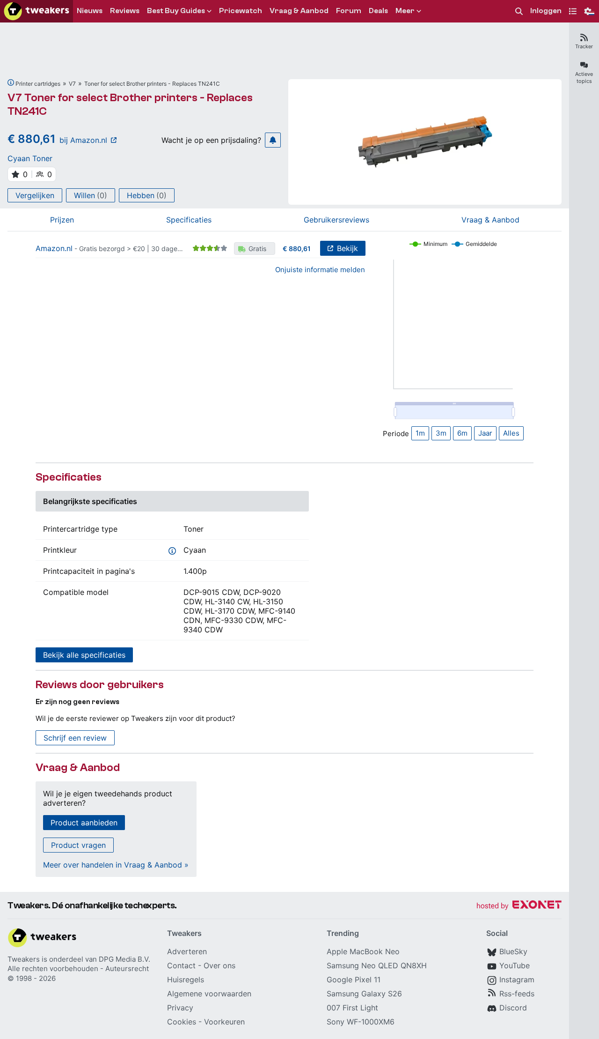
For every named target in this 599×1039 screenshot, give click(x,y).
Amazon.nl (54, 248)
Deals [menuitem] (378, 11)
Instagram (516, 979)
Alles (511, 433)
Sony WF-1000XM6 (360, 1021)
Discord (513, 1007)
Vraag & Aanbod (490, 219)
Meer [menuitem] (405, 11)
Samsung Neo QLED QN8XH (377, 965)
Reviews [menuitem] (124, 11)
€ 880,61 (297, 248)
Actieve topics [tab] (584, 77)
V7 (72, 83)
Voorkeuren (224, 1021)
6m (462, 433)
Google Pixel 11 (353, 979)
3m (441, 433)
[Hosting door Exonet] (519, 906)
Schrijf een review (75, 737)
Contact (181, 965)
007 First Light (352, 1007)
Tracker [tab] (584, 46)
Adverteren (187, 951)
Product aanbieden (84, 822)
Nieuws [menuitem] (89, 11)
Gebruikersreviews (336, 219)
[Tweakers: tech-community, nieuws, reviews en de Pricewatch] (36, 11)
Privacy (180, 1007)
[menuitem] (518, 11)
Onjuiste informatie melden (320, 269)
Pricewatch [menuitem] (240, 11)
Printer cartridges (37, 83)
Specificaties (189, 219)
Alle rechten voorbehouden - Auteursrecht (78, 968)
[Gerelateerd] (10, 82)
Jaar (485, 433)
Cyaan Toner (29, 158)
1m (420, 433)
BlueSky (513, 951)
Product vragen (78, 845)
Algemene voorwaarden (209, 993)
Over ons (219, 965)
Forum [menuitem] (348, 11)
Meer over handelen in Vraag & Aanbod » (116, 864)
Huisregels (185, 979)
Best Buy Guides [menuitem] (176, 11)
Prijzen (62, 219)
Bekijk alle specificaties (84, 655)
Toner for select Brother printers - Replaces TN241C (152, 83)
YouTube (514, 965)
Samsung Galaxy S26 (364, 993)
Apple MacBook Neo (363, 951)
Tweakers (23, 959)
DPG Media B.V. (124, 959)
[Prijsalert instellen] (273, 140)
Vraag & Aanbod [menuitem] (299, 11)
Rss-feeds (516, 993)
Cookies (181, 1021)
